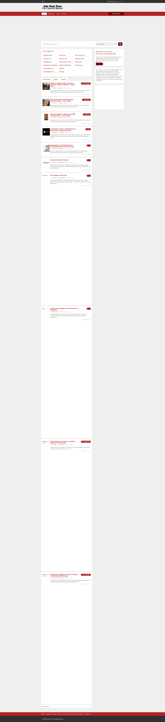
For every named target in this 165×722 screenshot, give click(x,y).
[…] (53, 138)
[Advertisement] (82, 28)
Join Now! (99, 64)
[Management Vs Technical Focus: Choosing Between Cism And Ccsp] (46, 151)
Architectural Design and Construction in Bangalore (64, 309)
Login (121, 1)
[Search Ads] (120, 44)
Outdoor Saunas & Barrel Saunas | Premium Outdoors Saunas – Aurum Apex (62, 84)
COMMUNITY (46, 62)
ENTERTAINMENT (47, 71)
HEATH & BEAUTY (63, 62)
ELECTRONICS (47, 68)
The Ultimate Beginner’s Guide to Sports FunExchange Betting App (64, 575)
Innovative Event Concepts (59, 160)
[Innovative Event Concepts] (46, 166)
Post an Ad (116, 13)
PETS (60, 71)
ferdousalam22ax (62, 177)
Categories (51, 13)
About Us (59, 714)
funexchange (61, 444)
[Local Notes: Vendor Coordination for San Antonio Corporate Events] (46, 135)
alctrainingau (61, 148)
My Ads (64, 13)
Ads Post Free (99, 69)
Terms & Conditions (78, 714)
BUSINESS (46, 55)
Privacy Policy (67, 714)
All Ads (58, 13)
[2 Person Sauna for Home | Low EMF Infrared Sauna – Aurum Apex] (46, 120)
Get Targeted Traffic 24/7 (58, 175)
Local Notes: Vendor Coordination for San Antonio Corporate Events (63, 129)
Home (44, 13)
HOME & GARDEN (63, 65)
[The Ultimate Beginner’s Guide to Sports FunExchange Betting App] (46, 576)
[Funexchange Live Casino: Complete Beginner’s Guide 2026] (46, 443)
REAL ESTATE (78, 55)
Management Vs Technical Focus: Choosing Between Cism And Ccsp (62, 146)
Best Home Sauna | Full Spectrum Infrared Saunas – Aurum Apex (61, 100)
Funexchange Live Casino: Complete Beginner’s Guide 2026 (62, 442)
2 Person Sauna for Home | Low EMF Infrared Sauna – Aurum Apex (62, 114)
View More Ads (45, 706)
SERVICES (77, 58)
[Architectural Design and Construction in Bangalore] (46, 309)
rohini (61, 311)
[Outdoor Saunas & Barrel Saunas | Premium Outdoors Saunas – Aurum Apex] (46, 89)
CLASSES (45, 58)
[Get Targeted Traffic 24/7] (46, 175)
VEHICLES (77, 65)
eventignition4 (61, 132)
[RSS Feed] (42, 1)
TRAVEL (77, 62)
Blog (54, 714)
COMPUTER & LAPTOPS (49, 65)
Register (118, 1)
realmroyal (60, 88)
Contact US (88, 714)
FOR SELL (61, 58)
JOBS (60, 68)
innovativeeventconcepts (62, 162)
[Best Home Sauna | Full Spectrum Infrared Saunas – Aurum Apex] (46, 105)
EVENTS (61, 55)
